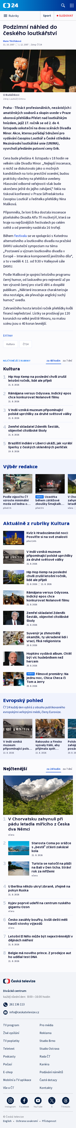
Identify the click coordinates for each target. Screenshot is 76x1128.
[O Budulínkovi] (38, 71)
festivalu (20, 235)
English (7, 1121)
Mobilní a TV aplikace (17, 1080)
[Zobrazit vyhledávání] (63, 5)
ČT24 (25, 344)
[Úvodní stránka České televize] (19, 980)
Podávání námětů (51, 1072)
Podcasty (9, 1056)
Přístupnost (49, 1121)
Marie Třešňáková (12, 41)
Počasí (7, 1064)
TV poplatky (11, 1041)
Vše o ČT (8, 1088)
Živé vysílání (11, 1033)
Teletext (9, 1048)
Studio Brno (47, 1041)
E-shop (8, 1072)
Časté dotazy (48, 1080)
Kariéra (44, 1064)
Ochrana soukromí (27, 1121)
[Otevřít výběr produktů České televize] (71, 5)
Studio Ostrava (49, 1048)
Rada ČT (45, 1056)
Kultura (10, 344)
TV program (11, 1025)
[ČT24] (10, 5)
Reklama (45, 1033)
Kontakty (46, 1088)
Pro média (46, 1025)
